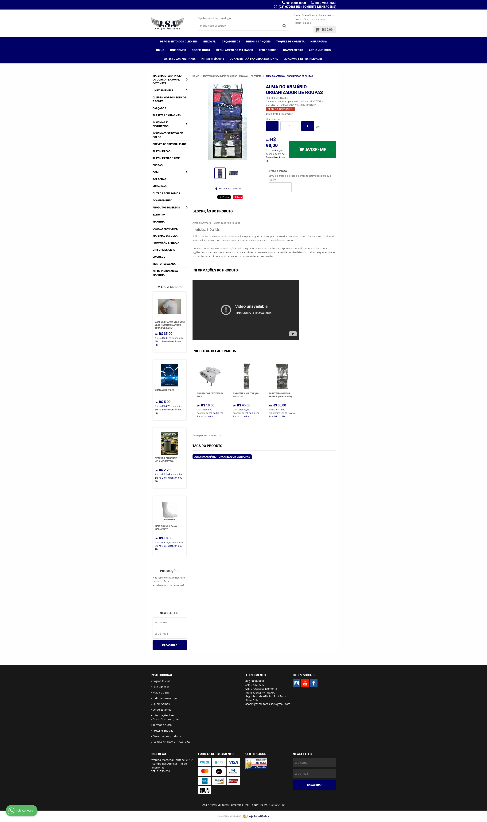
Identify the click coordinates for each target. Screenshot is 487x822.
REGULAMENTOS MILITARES (234, 50)
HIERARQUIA (318, 41)
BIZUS (160, 50)
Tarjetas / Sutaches (167, 115)
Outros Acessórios (166, 193)
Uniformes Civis (164, 249)
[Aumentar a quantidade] (307, 126)
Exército (159, 214)
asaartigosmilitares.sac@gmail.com (267, 704)
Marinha (159, 221)
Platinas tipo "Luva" (166, 158)
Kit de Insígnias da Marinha (165, 272)
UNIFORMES (178, 50)
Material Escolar (165, 235)
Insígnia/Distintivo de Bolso (168, 135)
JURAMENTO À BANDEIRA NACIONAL (254, 58)
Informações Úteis (164, 715)
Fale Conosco (161, 687)
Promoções (301, 19)
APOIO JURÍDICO (320, 50)
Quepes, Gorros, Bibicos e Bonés (169, 99)
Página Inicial (161, 681)
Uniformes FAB (163, 90)
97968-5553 (325, 3)
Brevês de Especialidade (169, 144)
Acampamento (162, 200)
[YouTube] (305, 683)
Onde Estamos (162, 709)
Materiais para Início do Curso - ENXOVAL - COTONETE (167, 79)
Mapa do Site (161, 692)
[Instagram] (296, 683)
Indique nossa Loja (165, 698)
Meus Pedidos (303, 23)
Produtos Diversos (166, 207)
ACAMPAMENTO (292, 50)
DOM (155, 172)
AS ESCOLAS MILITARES (180, 58)
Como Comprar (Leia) (166, 719)
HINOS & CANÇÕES (258, 41)
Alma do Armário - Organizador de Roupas (222, 456)
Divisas (158, 165)
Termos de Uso (162, 725)
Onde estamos (318, 19)
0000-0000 (296, 3)
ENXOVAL (209, 41)
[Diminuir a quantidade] (272, 126)
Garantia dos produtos (167, 736)
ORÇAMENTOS (231, 41)
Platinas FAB (161, 151)
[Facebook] (314, 683)
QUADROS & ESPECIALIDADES (303, 58)
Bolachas (159, 179)
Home (296, 15)
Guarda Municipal (165, 228)
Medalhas (160, 186)
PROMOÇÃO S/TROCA (166, 242)
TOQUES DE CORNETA (290, 41)
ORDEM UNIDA (201, 50)
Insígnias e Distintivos (161, 124)
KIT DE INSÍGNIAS (212, 58)
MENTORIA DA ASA (164, 264)
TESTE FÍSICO (268, 50)
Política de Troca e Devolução (171, 742)
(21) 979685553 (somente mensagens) (307, 7)
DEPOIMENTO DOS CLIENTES (179, 41)
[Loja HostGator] (255, 816)
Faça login (225, 18)
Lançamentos (326, 15)
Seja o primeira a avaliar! (279, 113)
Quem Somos (309, 15)
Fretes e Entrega (163, 730)
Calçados (159, 108)
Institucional (162, 675)
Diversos (159, 257)
